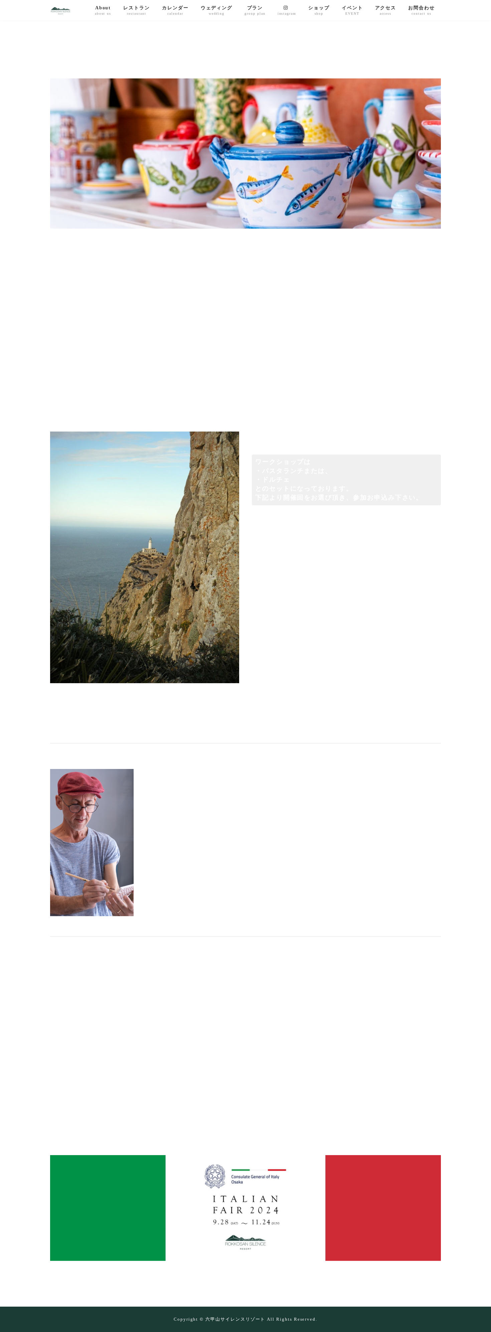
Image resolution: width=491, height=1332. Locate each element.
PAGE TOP (473, 1287)
